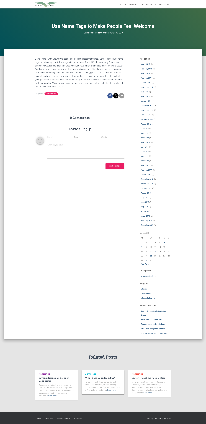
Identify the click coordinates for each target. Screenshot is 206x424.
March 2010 (145, 216)
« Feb (142, 264)
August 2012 (146, 124)
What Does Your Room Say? (151, 319)
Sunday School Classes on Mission (154, 333)
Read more (52, 396)
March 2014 (145, 73)
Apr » (147, 264)
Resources (163, 4)
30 (146, 260)
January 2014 (146, 83)
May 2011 (144, 156)
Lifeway (144, 289)
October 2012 (146, 115)
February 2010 (146, 220)
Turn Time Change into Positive (153, 329)
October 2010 (146, 188)
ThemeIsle (167, 419)
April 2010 (145, 211)
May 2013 (144, 92)
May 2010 (144, 207)
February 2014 (146, 78)
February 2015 (146, 69)
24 (151, 256)
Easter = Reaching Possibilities (153, 324)
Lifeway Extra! (146, 294)
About (122, 4)
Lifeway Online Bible (148, 298)
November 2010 (147, 184)
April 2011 (145, 161)
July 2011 (144, 147)
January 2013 (146, 101)
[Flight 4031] (46, 4)
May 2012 (144, 133)
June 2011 (145, 151)
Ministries (133, 4)
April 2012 (145, 138)
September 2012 (147, 119)
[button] (125, 4)
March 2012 (145, 142)
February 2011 (146, 170)
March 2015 (145, 64)
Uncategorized (51, 93)
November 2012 (147, 110)
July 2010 (144, 197)
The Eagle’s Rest (148, 4)
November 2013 (147, 87)
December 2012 (147, 106)
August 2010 (146, 193)
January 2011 (146, 174)
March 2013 (145, 96)
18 (155, 251)
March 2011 (145, 165)
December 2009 (147, 225)
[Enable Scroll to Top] (201, 419)
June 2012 (145, 128)
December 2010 (147, 179)
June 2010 (145, 202)
